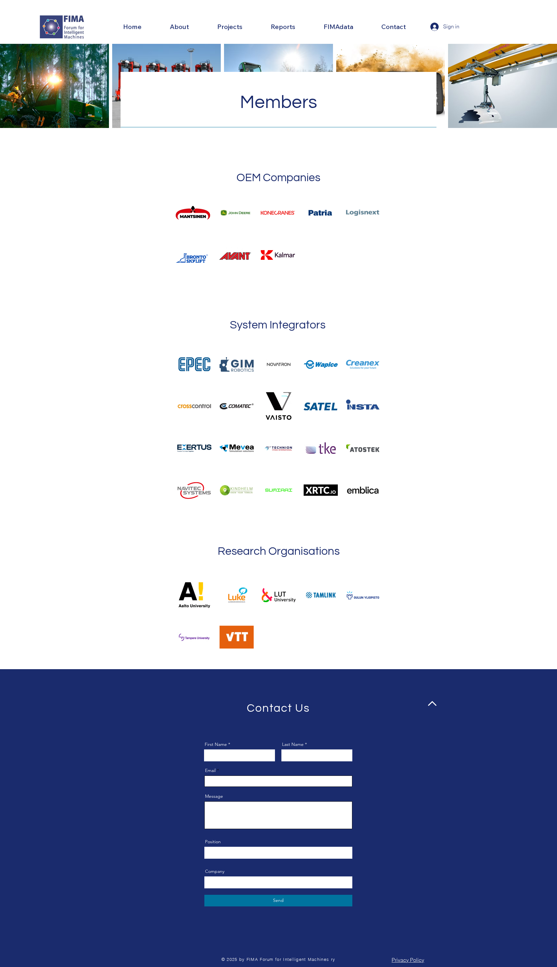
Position (213, 841)
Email (210, 770)
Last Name (293, 744)
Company (214, 871)
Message (214, 796)
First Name (216, 744)
